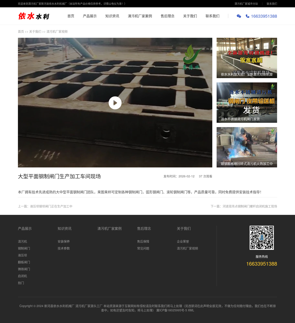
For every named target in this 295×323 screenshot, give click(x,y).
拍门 (21, 282)
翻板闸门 (24, 262)
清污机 (22, 241)
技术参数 (64, 248)
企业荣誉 (183, 241)
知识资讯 (112, 15)
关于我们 (190, 15)
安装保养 (64, 241)
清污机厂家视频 (57, 31)
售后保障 (143, 241)
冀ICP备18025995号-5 (171, 310)
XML (191, 310)
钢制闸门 (24, 248)
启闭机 (22, 276)
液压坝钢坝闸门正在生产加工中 (51, 206)
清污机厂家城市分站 (246, 3)
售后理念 (167, 15)
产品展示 (90, 15)
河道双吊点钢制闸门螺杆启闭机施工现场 (250, 206)
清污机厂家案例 (140, 15)
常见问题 (143, 248)
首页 (70, 15)
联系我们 (272, 3)
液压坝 (22, 255)
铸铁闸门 (24, 269)
